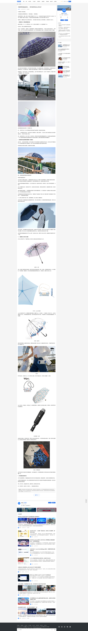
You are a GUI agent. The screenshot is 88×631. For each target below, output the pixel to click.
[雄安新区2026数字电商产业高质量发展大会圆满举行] (36, 521)
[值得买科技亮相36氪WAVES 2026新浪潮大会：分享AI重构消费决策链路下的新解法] (60, 67)
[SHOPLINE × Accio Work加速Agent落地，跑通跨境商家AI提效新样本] (23, 552)
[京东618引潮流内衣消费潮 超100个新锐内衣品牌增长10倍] (60, 71)
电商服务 (43, 1)
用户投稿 (30, 625)
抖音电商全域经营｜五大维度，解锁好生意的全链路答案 (66, 76)
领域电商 (38, 1)
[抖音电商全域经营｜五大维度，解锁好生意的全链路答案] (60, 76)
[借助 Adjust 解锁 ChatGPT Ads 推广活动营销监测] (23, 577)
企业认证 (33, 625)
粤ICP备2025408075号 (36, 626)
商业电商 (28, 9)
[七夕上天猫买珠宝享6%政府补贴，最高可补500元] (23, 561)
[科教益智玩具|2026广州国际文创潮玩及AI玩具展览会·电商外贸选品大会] (60, 45)
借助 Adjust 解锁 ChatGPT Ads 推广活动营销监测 (40, 575)
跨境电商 (47, 1)
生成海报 (20, 629)
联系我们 (22, 625)
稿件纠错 (37, 625)
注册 (67, 1)
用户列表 (45, 625)
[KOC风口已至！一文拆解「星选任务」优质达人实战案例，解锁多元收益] (23, 533)
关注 (50, 502)
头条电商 (29, 1)
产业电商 (34, 1)
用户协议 (26, 625)
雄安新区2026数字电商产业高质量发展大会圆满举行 (28, 516)
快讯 (26, 1)
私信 (54, 502)
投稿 (69, 1)
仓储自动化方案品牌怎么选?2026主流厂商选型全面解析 (29, 567)
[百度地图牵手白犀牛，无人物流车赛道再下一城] (36, 611)
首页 (23, 1)
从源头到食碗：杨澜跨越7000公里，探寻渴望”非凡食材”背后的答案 (32, 584)
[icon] (59, 627)
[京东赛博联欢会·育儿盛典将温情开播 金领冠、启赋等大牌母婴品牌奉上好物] (23, 601)
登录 (64, 1)
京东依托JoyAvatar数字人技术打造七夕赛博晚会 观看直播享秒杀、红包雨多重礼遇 (42, 540)
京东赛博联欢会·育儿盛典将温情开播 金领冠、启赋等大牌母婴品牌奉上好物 (42, 599)
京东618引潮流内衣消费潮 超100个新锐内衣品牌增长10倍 (66, 71)
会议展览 (55, 1)
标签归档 (41, 625)
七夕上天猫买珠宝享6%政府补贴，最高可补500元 (40, 558)
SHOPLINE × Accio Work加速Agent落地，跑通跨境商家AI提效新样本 (42, 550)
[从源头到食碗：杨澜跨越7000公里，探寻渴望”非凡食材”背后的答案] (36, 588)
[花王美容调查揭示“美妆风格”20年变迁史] (60, 58)
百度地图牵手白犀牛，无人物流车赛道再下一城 (27, 607)
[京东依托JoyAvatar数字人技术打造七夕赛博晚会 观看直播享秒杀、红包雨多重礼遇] (23, 542)
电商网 (19, 9)
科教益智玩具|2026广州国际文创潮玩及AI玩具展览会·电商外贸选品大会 (66, 45)
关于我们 (18, 625)
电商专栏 (51, 1)
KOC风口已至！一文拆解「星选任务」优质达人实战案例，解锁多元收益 (42, 531)
